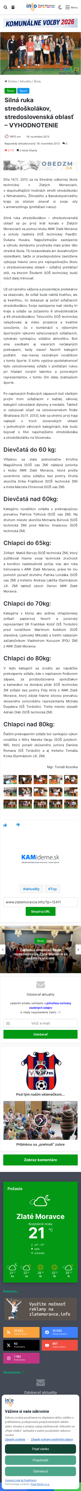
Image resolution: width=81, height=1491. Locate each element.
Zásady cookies (15, 1439)
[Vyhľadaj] (5, 9)
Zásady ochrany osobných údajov (52, 1439)
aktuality (32, 889)
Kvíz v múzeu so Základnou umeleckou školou (40, 954)
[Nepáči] (18, 825)
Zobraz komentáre (40, 1160)
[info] (41, 7)
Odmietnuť (40, 1471)
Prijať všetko (40, 1449)
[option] (40, 949)
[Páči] (5, 825)
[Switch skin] (60, 9)
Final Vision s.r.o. (40, 1484)
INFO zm (15, 136)
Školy (37, 81)
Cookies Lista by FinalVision (21, 1480)
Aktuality (25, 81)
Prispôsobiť (40, 1460)
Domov (12, 81)
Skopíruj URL (40, 911)
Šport (23, 90)
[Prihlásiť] (13, 9)
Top (53, 889)
